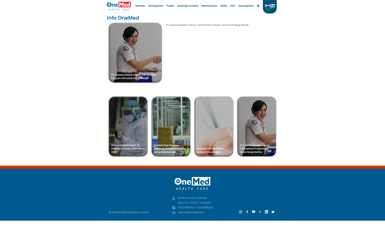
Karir (232, 5)
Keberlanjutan (209, 5)
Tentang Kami (155, 5)
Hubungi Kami (246, 5)
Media (223, 5)
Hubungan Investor (188, 5)
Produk (170, 5)
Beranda (140, 5)
